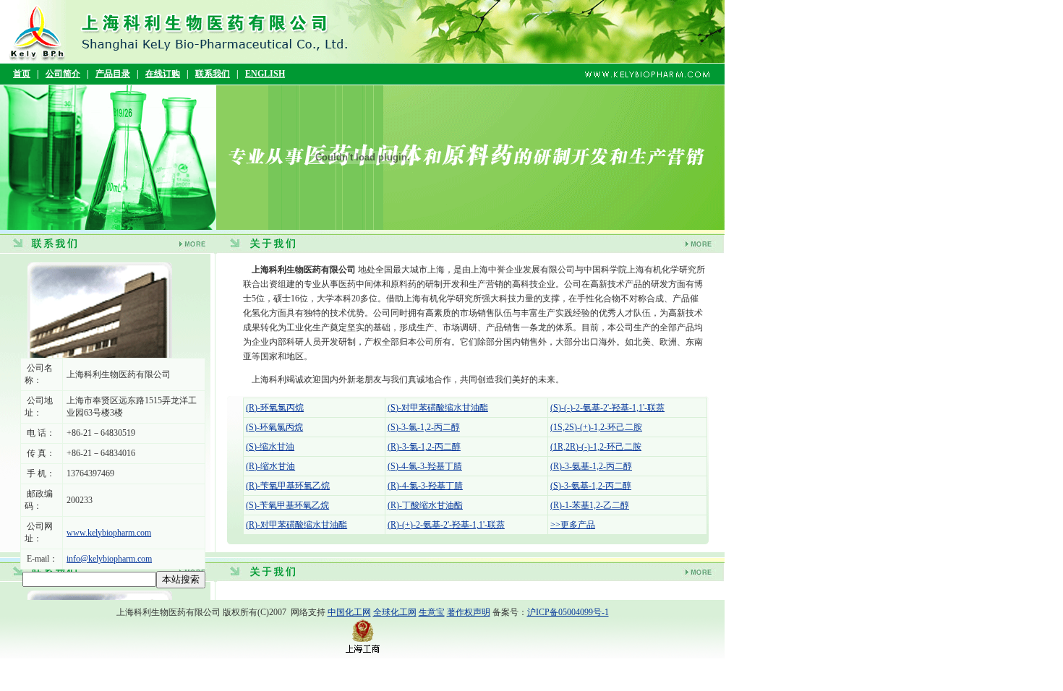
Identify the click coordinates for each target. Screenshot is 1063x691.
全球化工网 (395, 612)
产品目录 (112, 74)
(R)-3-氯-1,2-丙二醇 (424, 447)
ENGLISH (265, 74)
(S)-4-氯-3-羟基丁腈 (425, 466)
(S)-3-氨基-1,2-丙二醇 (590, 486)
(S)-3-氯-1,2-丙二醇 (424, 427)
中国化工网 (349, 612)
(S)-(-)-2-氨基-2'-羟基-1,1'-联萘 (607, 408)
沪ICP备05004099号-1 (568, 612)
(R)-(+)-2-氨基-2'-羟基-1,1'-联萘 (446, 525)
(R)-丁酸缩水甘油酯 (425, 505)
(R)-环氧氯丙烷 (275, 408)
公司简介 (63, 74)
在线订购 (162, 74)
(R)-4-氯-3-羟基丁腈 (425, 486)
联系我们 (212, 74)
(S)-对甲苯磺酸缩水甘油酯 (438, 408)
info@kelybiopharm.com (109, 559)
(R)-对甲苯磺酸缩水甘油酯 (296, 525)
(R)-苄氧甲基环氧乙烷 (288, 486)
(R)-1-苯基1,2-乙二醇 (589, 505)
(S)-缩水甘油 (270, 447)
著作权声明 (468, 612)
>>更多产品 (572, 525)
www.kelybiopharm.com (109, 533)
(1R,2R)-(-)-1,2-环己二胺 (595, 447)
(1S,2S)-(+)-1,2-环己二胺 (596, 427)
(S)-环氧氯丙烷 (274, 427)
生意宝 (432, 612)
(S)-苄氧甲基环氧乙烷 (287, 505)
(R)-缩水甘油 (270, 466)
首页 (21, 74)
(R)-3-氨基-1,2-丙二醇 (591, 466)
